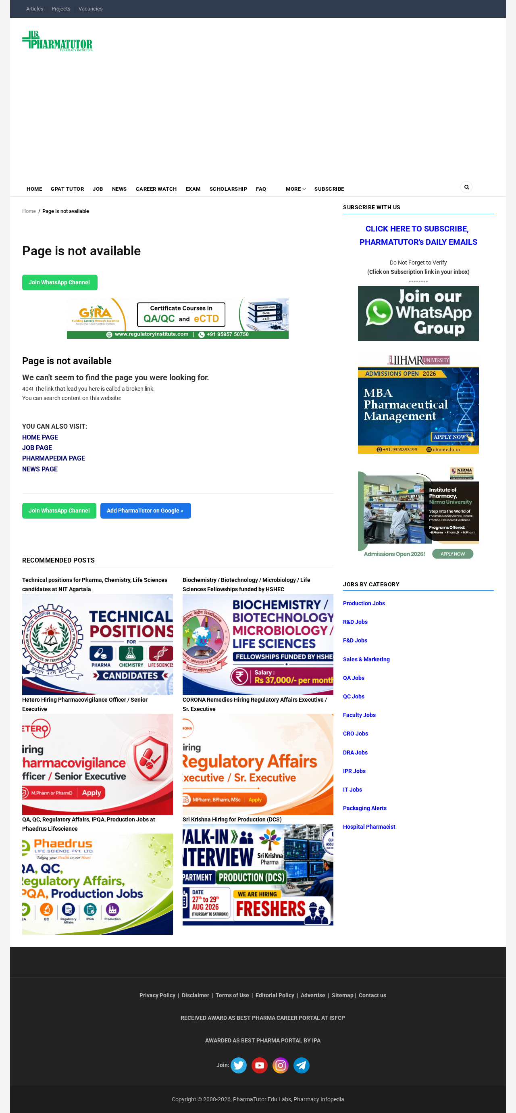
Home (34, 189)
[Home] (57, 40)
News (119, 189)
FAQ (261, 189)
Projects (61, 9)
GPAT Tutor (67, 189)
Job (98, 189)
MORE (293, 189)
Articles (35, 9)
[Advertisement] (258, 115)
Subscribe (329, 189)
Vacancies (91, 9)
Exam (193, 189)
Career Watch (156, 189)
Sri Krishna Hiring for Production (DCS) (232, 819)
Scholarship (229, 189)
